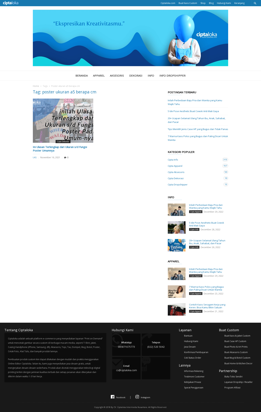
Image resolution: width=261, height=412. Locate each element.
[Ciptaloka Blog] (130, 65)
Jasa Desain (190, 346)
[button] (255, 3)
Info (151, 75)
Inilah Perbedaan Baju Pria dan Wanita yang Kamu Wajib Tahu (195, 102)
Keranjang (239, 3)
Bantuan (188, 335)
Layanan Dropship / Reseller (238, 382)
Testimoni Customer (194, 376)
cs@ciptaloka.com (126, 368)
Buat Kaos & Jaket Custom (237, 335)
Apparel (99, 75)
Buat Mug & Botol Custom (237, 357)
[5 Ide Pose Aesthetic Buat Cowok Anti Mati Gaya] (177, 227)
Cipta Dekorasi (63, 141)
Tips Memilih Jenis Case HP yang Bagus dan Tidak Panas (198, 129)
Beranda (81, 75)
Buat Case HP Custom (235, 341)
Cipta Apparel (194, 165)
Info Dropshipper (172, 75)
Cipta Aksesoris (194, 172)
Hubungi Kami (224, 3)
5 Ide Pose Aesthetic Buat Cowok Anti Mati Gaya (193, 111)
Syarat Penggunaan (193, 387)
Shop (203, 3)
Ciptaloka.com (168, 3)
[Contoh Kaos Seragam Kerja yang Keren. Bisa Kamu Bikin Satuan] (177, 309)
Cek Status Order (192, 357)
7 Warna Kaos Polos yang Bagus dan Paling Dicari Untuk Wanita (198, 138)
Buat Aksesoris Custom (236, 352)
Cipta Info (194, 159)
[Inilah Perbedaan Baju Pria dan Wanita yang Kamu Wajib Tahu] (177, 210)
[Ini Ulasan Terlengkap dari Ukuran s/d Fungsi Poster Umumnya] (63, 121)
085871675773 (126, 344)
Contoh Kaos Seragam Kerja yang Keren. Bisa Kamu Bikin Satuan (207, 306)
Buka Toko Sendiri (233, 376)
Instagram (145, 397)
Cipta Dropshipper (194, 184)
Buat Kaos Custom (188, 3)
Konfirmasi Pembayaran (196, 352)
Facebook (120, 397)
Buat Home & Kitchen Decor (238, 363)
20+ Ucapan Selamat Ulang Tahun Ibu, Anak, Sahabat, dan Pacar (196, 120)
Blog (211, 3)
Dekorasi (135, 75)
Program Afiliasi (232, 387)
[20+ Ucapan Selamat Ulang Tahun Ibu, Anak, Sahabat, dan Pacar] (177, 245)
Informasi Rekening (193, 371)
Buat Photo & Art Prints (236, 346)
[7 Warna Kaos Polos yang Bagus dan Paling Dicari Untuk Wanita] (177, 291)
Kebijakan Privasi (192, 382)
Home (36, 86)
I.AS (34, 157)
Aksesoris (117, 75)
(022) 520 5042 (156, 344)
